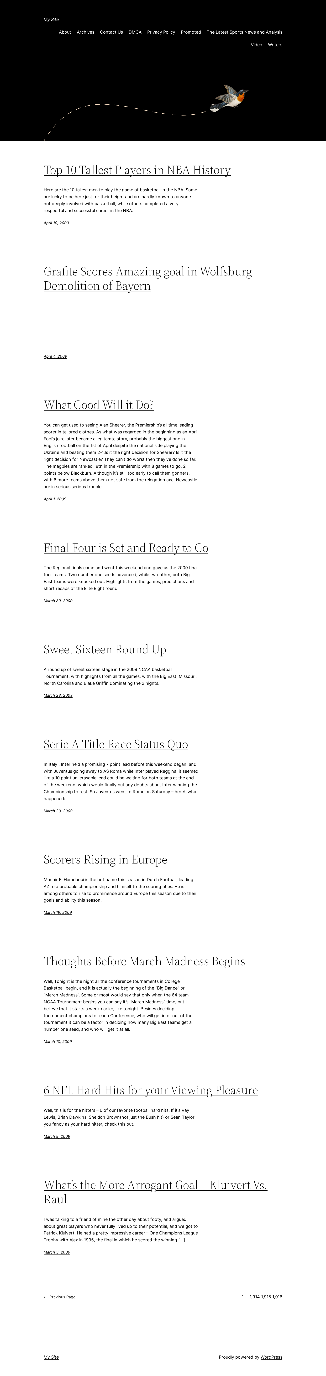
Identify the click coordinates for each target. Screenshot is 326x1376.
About (65, 32)
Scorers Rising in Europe (105, 859)
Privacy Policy (161, 32)
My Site (51, 19)
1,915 (266, 1296)
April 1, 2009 (55, 499)
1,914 (255, 1296)
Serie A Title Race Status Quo (116, 744)
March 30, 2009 (58, 600)
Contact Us (111, 32)
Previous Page (59, 1297)
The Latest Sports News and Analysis (244, 32)
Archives (85, 32)
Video (256, 44)
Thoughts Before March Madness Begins (144, 961)
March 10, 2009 (58, 1041)
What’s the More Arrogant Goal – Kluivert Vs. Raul (156, 1192)
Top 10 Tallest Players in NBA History (137, 169)
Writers (275, 44)
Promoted (191, 32)
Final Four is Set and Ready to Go (126, 547)
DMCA (135, 32)
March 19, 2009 (58, 912)
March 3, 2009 (57, 1252)
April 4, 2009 (55, 356)
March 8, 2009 (57, 1136)
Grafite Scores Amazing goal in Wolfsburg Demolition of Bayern (148, 278)
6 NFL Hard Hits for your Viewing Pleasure (151, 1090)
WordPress (271, 1357)
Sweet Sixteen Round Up (105, 649)
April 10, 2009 (56, 222)
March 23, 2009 (58, 810)
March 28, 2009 (58, 695)
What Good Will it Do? (99, 404)
